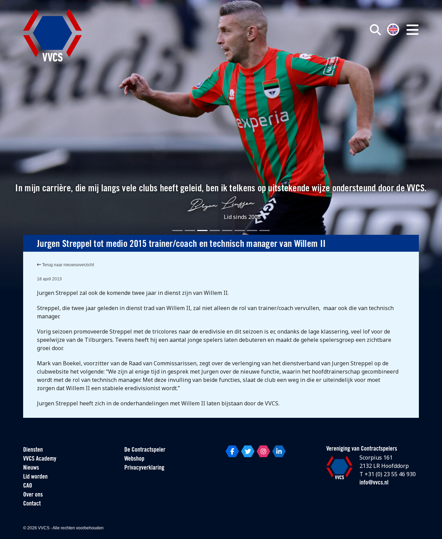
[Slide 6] (239, 230)
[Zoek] (375, 29)
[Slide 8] (264, 230)
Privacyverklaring (144, 468)
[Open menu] (412, 29)
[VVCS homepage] (52, 35)
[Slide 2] (190, 230)
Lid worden (35, 477)
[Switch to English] (393, 28)
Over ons (33, 495)
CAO (27, 486)
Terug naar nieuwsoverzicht (67, 264)
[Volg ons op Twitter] (247, 451)
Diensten (33, 450)
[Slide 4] (215, 230)
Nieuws (31, 468)
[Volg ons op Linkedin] (279, 451)
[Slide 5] (227, 230)
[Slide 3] (202, 230)
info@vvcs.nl (373, 483)
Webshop (134, 459)
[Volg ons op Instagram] (263, 451)
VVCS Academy (39, 459)
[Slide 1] (177, 230)
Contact (32, 504)
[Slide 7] (252, 230)
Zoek (296, 61)
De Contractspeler (144, 450)
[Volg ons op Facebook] (232, 451)
